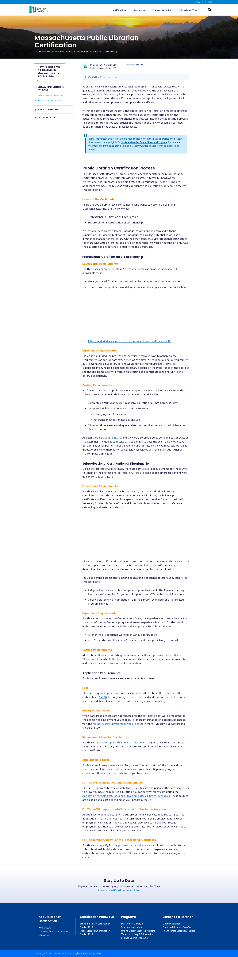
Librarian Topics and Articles (53, 931)
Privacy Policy (95, 953)
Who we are (45, 927)
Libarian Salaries (171, 923)
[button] (190, 10)
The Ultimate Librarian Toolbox (179, 930)
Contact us (44, 934)
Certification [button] (118, 10)
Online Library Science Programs (138, 930)
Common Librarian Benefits (177, 927)
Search (209, 9)
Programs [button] (139, 10)
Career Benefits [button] (162, 10)
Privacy (197, 2)
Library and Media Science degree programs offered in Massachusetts (129, 341)
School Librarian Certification (51, 95)
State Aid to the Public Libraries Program (144, 142)
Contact (208, 2)
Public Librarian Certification (50, 100)
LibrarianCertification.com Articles (118, 890)
